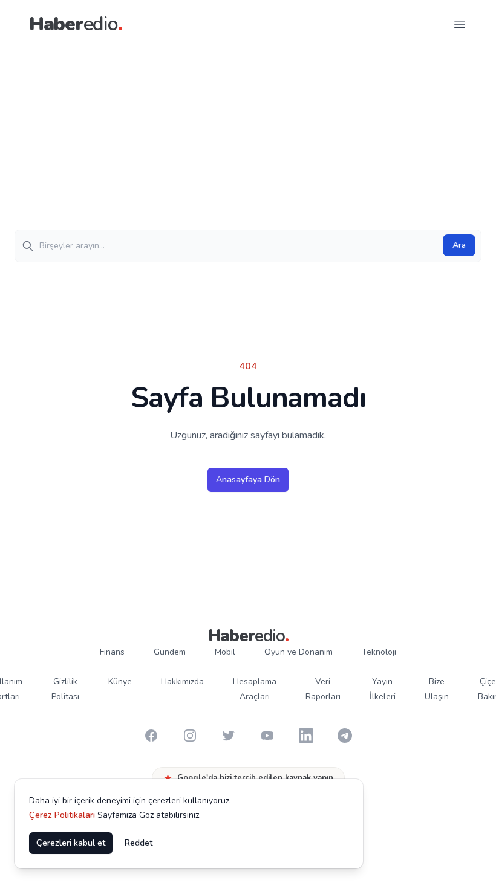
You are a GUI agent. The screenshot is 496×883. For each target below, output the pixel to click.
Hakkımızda (182, 681)
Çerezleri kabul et (70, 843)
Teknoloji (379, 652)
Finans (112, 652)
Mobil (225, 652)
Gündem (170, 652)
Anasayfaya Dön (248, 479)
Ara (459, 245)
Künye (120, 681)
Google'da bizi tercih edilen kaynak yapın (255, 777)
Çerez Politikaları (62, 815)
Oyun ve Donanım (298, 652)
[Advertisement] (248, 139)
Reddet (138, 843)
